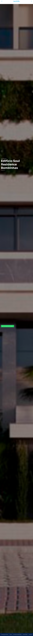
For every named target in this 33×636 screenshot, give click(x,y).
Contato (30, 634)
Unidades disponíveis (17, 634)
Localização (25, 634)
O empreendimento (4, 634)
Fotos (11, 634)
